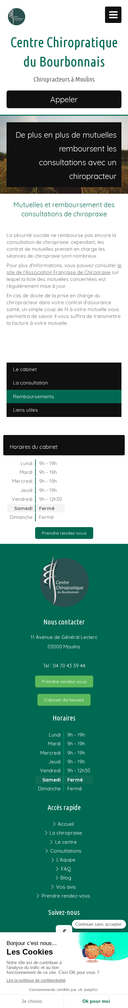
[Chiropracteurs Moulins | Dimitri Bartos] (16, 16)
